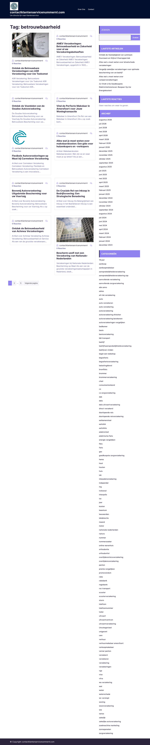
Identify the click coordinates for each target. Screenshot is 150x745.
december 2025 (105, 151)
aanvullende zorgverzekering (111, 283)
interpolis (103, 494)
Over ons (81, 9)
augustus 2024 (105, 214)
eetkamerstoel (105, 420)
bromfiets (103, 369)
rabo (101, 577)
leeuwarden (104, 514)
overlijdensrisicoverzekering (111, 557)
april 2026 (103, 135)
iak (100, 475)
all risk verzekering (107, 295)
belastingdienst (105, 365)
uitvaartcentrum (106, 620)
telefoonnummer (106, 608)
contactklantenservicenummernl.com (37, 12)
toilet (101, 612)
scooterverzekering (107, 596)
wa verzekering (105, 682)
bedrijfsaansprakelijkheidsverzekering (115, 346)
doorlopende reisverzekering (111, 416)
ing (100, 487)
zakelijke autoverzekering (110, 721)
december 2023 (105, 245)
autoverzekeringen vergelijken (112, 322)
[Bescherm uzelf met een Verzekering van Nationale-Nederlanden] (75, 229)
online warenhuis (106, 545)
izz (100, 498)
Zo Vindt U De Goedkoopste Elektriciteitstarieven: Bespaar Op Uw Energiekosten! (115, 87)
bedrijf (102, 342)
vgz (100, 671)
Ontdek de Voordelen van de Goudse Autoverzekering (28, 107)
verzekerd (103, 655)
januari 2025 (104, 194)
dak (100, 397)
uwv (101, 635)
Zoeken (105, 30)
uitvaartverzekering (107, 624)
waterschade (104, 694)
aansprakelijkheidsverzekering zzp (113, 275)
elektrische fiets (106, 436)
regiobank (103, 585)
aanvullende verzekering (109, 279)
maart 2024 (104, 233)
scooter (102, 592)
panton (102, 565)
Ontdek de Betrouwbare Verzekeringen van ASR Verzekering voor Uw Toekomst (30, 71)
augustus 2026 (105, 120)
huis (101, 471)
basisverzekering (106, 334)
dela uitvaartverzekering (109, 405)
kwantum (103, 510)
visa (101, 674)
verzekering (104, 663)
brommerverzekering (108, 377)
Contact (91, 9)
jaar (100, 502)
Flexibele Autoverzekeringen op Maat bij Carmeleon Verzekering (30, 157)
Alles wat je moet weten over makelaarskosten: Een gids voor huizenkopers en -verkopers (74, 143)
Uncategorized (105, 627)
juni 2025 (103, 174)
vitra (101, 678)
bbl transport (104, 338)
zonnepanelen (105, 729)
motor (101, 526)
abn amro (103, 287)
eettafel (102, 424)
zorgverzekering (106, 733)
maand (102, 522)
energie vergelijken (107, 440)
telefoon (102, 604)
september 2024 (106, 210)
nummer (102, 538)
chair (101, 381)
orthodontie (104, 549)
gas (100, 452)
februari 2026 (105, 143)
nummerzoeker (105, 541)
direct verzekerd (106, 408)
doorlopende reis (106, 412)
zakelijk (102, 718)
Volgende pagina (31, 283)
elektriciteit (104, 432)
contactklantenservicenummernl (29, 60)
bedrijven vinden (106, 350)
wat (100, 686)
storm (101, 600)
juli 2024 (102, 217)
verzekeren (104, 659)
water (101, 690)
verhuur (102, 639)
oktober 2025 (104, 159)
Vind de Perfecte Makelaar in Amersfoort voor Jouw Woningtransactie (73, 109)
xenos (101, 714)
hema (101, 459)
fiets (101, 448)
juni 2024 (103, 221)
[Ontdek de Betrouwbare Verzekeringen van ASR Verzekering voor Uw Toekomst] (30, 45)
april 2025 (103, 182)
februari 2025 (105, 190)
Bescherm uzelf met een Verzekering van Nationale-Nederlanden (72, 256)
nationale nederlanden (108, 530)
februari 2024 (105, 237)
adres (101, 291)
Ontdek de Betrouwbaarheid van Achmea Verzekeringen (28, 230)
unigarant (103, 631)
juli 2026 (102, 124)
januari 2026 (104, 147)
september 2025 (106, 163)
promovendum (105, 573)
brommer (103, 373)
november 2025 (105, 155)
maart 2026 (104, 139)
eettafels (103, 428)
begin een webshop (107, 354)
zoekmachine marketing (109, 725)
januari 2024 (104, 241)
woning (102, 702)
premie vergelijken (107, 569)
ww (100, 710)
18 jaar (102, 260)
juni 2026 (103, 127)
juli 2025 (102, 171)
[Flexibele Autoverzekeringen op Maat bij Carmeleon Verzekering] (19, 137)
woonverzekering (106, 706)
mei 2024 (103, 225)
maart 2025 (104, 186)
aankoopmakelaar (106, 268)
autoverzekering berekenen (110, 319)
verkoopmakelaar (106, 647)
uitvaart (102, 616)
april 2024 (103, 229)
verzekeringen (105, 667)
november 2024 (105, 202)
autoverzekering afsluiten (110, 315)
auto (101, 299)
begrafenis (103, 358)
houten (102, 467)
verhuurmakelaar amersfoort (111, 643)
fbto (101, 444)
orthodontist (104, 553)
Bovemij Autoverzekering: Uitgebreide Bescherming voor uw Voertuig (29, 193)
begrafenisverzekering (108, 361)
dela (101, 401)
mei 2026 (103, 131)
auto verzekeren (106, 303)
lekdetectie (104, 518)
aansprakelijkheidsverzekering (112, 272)
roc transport (104, 588)
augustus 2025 (105, 167)
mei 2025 (103, 178)
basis (101, 330)
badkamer (103, 326)
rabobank (103, 581)
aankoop (102, 264)
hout (101, 463)
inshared (102, 491)
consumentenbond (107, 385)
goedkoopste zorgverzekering (111, 455)
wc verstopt (104, 698)
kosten (102, 506)
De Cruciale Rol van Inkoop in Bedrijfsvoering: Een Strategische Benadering (73, 193)
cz (100, 389)
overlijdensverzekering (108, 561)
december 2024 (105, 198)
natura (102, 534)
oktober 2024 (105, 206)
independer (104, 483)
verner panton (105, 651)
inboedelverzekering (107, 479)
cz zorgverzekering (107, 393)
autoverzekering (106, 311)
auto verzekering (106, 307)
